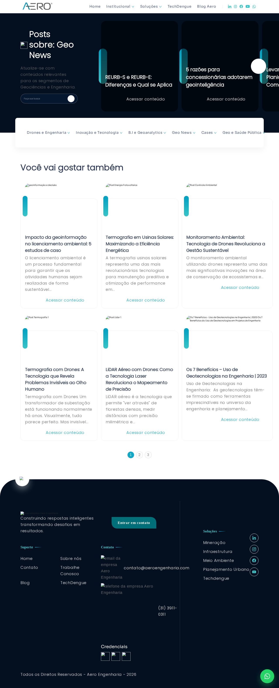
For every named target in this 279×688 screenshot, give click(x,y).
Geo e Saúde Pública (242, 132)
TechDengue (179, 6)
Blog (25, 582)
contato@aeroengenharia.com (156, 568)
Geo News (182, 132)
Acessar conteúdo (145, 99)
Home (95, 6)
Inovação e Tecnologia (97, 132)
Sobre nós (70, 558)
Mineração (214, 542)
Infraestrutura (218, 551)
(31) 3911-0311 (167, 611)
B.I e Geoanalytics (145, 132)
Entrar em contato (134, 523)
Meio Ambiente (218, 560)
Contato (29, 567)
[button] (258, 66)
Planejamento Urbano (226, 569)
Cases (207, 132)
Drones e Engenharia (46, 132)
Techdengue (216, 578)
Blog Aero (206, 6)
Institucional (118, 6)
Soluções (149, 6)
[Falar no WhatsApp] (267, 676)
